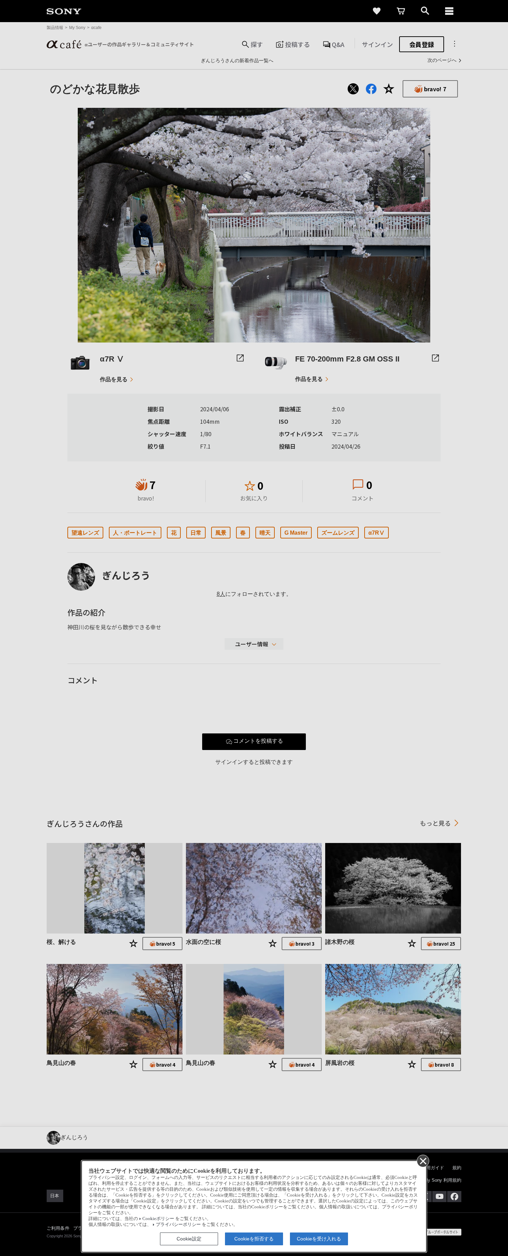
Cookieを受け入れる (319, 1238)
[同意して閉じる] (423, 1160)
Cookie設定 (189, 1238)
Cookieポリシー (158, 1218)
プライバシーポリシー (178, 1224)
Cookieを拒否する (254, 1238)
